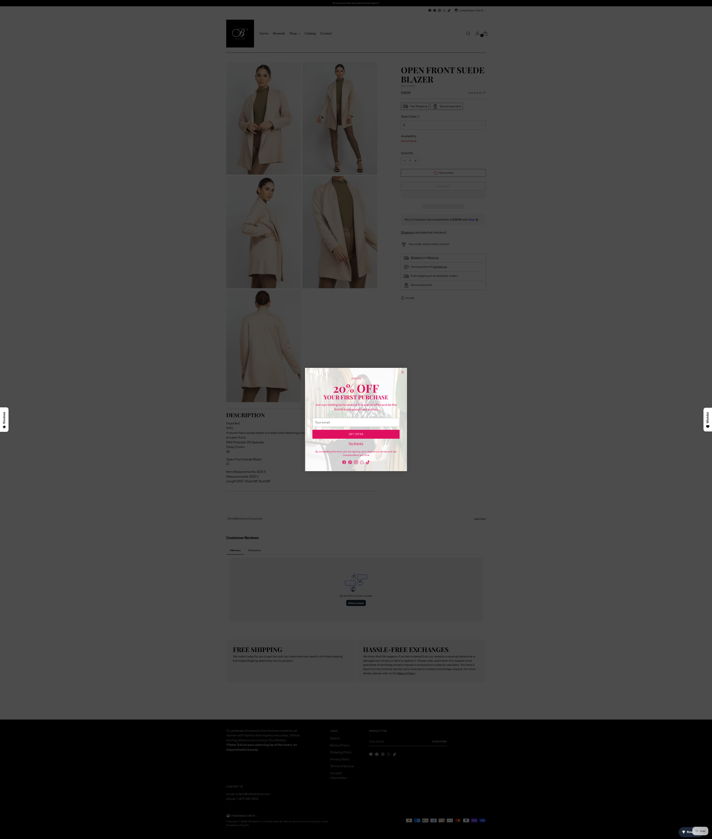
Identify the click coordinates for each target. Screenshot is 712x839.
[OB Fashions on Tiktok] (368, 445)
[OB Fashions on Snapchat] (362, 445)
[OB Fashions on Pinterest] (350, 445)
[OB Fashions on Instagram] (356, 445)
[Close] (412, 394)
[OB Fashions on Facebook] (344, 445)
